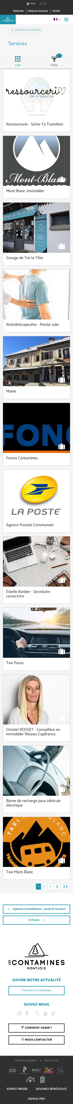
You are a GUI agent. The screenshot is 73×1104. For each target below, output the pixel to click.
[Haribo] (48, 1070)
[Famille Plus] (30, 1079)
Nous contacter (38, 1039)
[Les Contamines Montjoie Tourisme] (36, 956)
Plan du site (51, 1060)
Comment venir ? (38, 1027)
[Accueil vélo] (42, 1079)
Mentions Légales (25, 1060)
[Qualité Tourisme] (60, 1070)
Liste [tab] (18, 65)
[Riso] (36, 1070)
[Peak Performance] (24, 1070)
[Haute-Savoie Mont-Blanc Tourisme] (12, 1070)
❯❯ (65, 886)
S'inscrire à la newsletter (36, 990)
